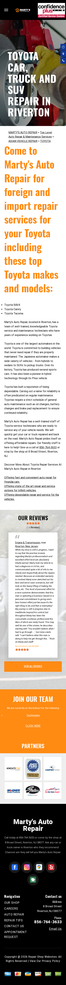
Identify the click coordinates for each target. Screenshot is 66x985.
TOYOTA (45, 141)
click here (33, 725)
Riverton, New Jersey (26, 546)
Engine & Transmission (27, 542)
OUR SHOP (12, 902)
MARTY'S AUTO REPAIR (22, 132)
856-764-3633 (48, 447)
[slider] (33, 523)
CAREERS (11, 908)
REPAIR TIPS (13, 920)
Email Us (55, 928)
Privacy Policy (51, 961)
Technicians (33, 715)
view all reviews (33, 666)
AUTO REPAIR (14, 914)
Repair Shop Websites (42, 956)
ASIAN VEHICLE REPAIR (22, 141)
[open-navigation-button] (6, 10)
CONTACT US (14, 926)
